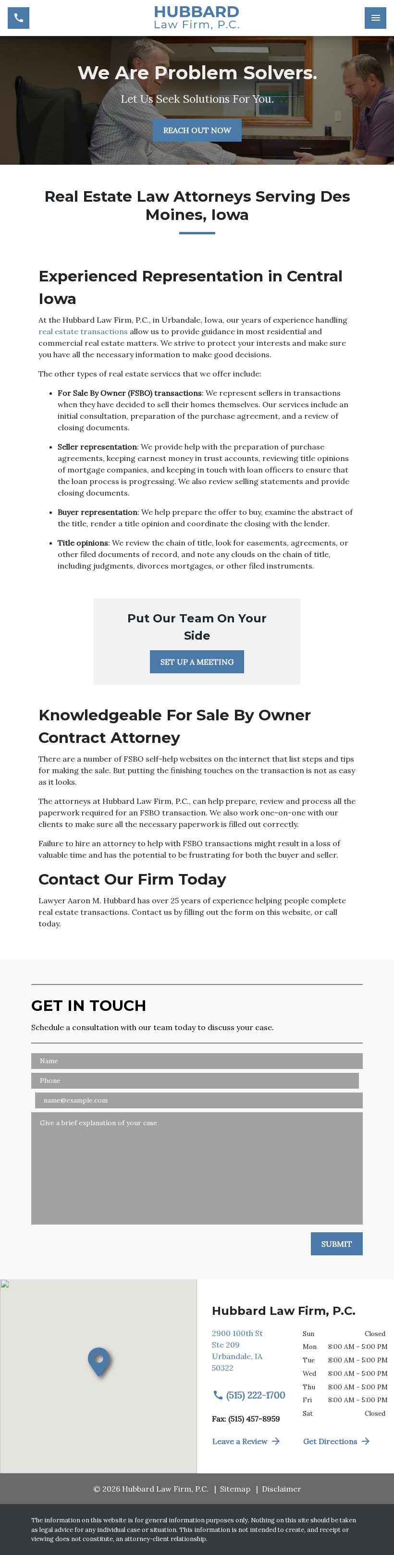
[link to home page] (197, 18)
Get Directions (330, 1441)
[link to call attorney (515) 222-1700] (18, 18)
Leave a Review (240, 1441)
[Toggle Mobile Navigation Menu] (375, 18)
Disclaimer (281, 1489)
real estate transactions (83, 331)
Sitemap (235, 1489)
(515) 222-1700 (255, 1395)
